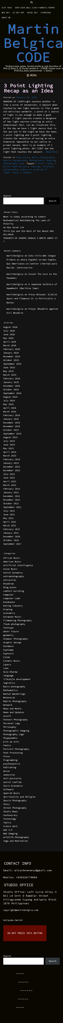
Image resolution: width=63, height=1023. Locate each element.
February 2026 (11, 349)
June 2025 (9, 367)
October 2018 (11, 540)
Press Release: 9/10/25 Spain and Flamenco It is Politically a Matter (31, 298)
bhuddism (8, 583)
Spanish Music (11, 793)
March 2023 (9, 455)
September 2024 (12, 393)
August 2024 (10, 396)
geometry (8, 635)
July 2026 (9, 330)
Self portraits (12, 778)
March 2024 (9, 411)
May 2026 (8, 338)
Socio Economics (13, 785)
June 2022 (9, 477)
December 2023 (11, 422)
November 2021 (11, 499)
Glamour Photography (15, 638)
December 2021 (11, 496)
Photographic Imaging (42, 160)
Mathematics (10, 690)
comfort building (13, 591)
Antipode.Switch (13, 920)
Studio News (10, 811)
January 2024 (11, 418)
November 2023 (11, 426)
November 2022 (11, 470)
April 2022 (9, 481)
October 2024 (11, 389)
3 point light (43, 163)
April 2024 (9, 407)
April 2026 (9, 341)
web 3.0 (7, 829)
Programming (10, 760)
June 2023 (9, 444)
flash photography (14, 624)
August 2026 (10, 327)
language (8, 675)
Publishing (9, 767)
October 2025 (11, 360)
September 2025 (12, 363)
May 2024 (8, 404)
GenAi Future (11, 631)
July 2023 (9, 441)
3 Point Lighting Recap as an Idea (28, 88)
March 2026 (9, 345)
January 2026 (11, 352)
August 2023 (10, 437)
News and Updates (13, 712)
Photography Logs (13, 163)
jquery (7, 664)
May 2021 (8, 518)
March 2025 (9, 374)
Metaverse (9, 697)
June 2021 (9, 514)
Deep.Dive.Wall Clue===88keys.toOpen (35, 7)
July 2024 (9, 400)
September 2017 (12, 543)
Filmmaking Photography (17, 620)
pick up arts (11, 741)
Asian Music (10, 568)
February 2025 (11, 378)
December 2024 (11, 385)
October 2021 (11, 503)
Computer (8, 594)
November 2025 (11, 356)
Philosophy (9, 727)
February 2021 (11, 529)
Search (7, 195)
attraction (9, 580)
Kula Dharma (10, 671)
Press (6, 756)
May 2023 (8, 448)
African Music (11, 557)
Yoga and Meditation (15, 840)
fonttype (8, 627)
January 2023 (11, 463)
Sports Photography (14, 800)
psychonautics (11, 763)
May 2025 (8, 371)
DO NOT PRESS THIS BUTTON (24, 933)
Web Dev (6, 12)
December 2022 (11, 466)
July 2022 (9, 474)
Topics (7, 822)
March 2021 (9, 525)
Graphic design (12, 642)
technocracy (10, 815)
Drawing (7, 609)
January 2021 (11, 532)
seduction (9, 774)
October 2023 (11, 430)
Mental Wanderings (14, 693)
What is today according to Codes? (24, 216)
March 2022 (9, 485)
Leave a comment (22, 172)
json (5, 668)
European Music (12, 616)
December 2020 (11, 536)
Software (8, 789)
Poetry (7, 745)
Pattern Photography (15, 719)
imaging (34, 166)
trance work (10, 826)
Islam (6, 657)
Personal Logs (11, 723)
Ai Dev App (18, 12)
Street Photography (14, 807)
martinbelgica (14, 255)
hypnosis (8, 653)
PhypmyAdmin (10, 738)
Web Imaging (10, 833)
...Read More (50, 151)
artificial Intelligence (18, 565)
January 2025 (11, 382)
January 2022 (11, 492)
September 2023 (12, 433)
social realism (12, 782)
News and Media (12, 708)
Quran (6, 771)
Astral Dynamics (13, 572)
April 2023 (9, 452)
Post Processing (13, 752)
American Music (12, 561)
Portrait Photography (16, 749)
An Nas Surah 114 (13, 227)
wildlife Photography (16, 837)
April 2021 (9, 521)
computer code (11, 598)
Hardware (8, 646)
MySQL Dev (32, 12)
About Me (6, 17)
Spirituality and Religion (19, 796)
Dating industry (13, 605)
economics (9, 613)
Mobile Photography (14, 160)
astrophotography (13, 576)
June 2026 (9, 334)
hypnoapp (8, 649)
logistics (9, 682)
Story (6, 804)
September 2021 (12, 507)
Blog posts (22, 157)
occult (7, 715)
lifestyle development (16, 679)
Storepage (46, 12)
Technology (9, 818)
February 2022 (11, 488)
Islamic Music (11, 660)
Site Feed (7, 7)
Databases (9, 602)
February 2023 (11, 459)
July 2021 (9, 510)
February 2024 (11, 415)
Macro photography (43, 157)
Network (7, 704)
